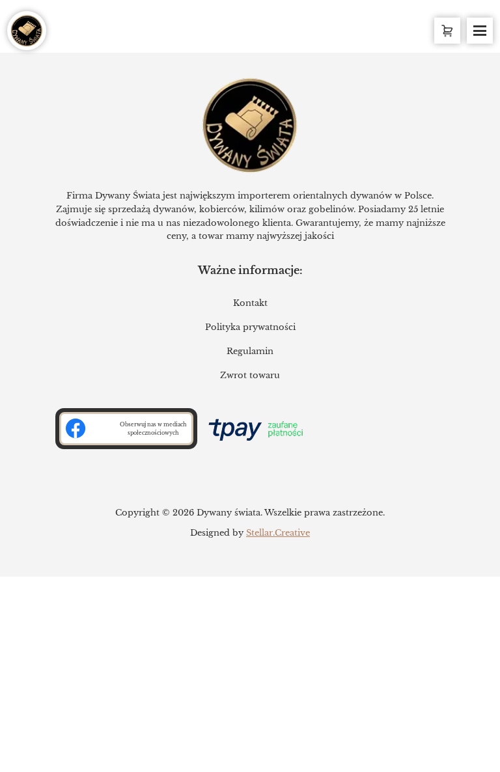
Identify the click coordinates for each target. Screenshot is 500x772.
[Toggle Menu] (480, 31)
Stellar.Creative (278, 532)
